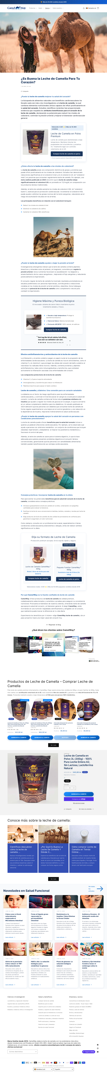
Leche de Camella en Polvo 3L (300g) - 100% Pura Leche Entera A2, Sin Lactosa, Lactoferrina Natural (19, 724)
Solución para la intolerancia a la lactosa (50, 1012)
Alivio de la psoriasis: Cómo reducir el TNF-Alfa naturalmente (13, 964)
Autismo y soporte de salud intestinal (49, 1009)
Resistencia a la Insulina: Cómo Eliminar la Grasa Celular (66, 916)
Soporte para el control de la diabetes (49, 1006)
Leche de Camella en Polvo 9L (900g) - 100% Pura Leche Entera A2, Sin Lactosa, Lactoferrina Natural (42, 724)
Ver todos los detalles (85, 809)
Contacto (72, 1021)
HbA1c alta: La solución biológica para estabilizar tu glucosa (40, 964)
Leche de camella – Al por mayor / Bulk (80, 1003)
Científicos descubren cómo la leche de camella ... (21, 849)
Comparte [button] (25, 91)
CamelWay (50, 1065)
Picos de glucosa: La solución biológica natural (65, 964)
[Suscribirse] (36, 1052)
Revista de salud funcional (46, 1027)
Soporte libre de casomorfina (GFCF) (18, 1003)
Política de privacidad (75, 1018)
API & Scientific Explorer (76, 1036)
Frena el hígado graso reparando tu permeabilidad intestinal (39, 917)
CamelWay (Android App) (76, 1033)
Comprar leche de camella (56, 330)
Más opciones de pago (79, 803)
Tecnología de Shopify (58, 1065)
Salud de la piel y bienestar (46, 1024)
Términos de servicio (75, 1015)
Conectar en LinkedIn (75, 1024)
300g (67, 781)
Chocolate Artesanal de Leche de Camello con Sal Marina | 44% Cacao (87, 723)
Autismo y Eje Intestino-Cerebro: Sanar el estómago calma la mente (91, 965)
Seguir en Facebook (75, 1027)
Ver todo (53, 745)
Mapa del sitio (73, 1030)
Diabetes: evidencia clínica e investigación (20, 1009)
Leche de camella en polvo (69, 579)
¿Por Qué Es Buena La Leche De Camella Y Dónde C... (52, 849)
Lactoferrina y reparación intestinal (18, 1001)
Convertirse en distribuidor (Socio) (79, 1001)
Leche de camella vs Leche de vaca (49, 1015)
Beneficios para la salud (45, 1003)
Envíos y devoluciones (75, 1012)
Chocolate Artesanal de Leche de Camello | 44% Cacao (63, 723)
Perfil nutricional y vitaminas (46, 1021)
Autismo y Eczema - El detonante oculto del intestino (91, 916)
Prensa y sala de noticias (76, 1009)
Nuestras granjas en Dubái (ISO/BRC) (80, 1006)
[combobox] (43, 1069)
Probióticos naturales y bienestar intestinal (51, 1018)
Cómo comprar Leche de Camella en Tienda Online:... (84, 849)
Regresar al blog (55, 625)
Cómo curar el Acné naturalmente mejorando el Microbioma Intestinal (14, 917)
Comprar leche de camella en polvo (66, 154)
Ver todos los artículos (92, 889)
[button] (33, 8)
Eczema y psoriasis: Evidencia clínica (19, 1006)
